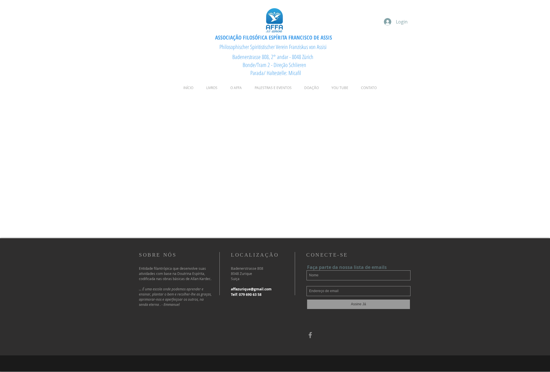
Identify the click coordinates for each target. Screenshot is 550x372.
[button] (236, 88)
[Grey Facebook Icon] (310, 335)
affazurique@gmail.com (251, 289)
